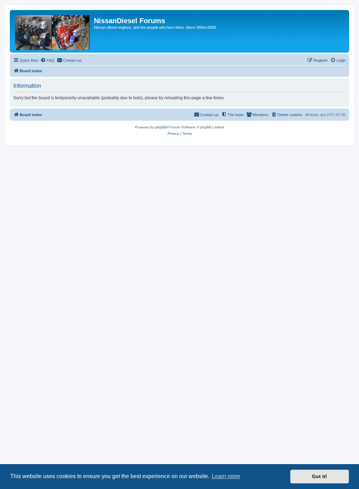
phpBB (161, 127)
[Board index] (53, 31)
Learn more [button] (226, 476)
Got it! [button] (319, 476)
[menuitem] (47, 60)
